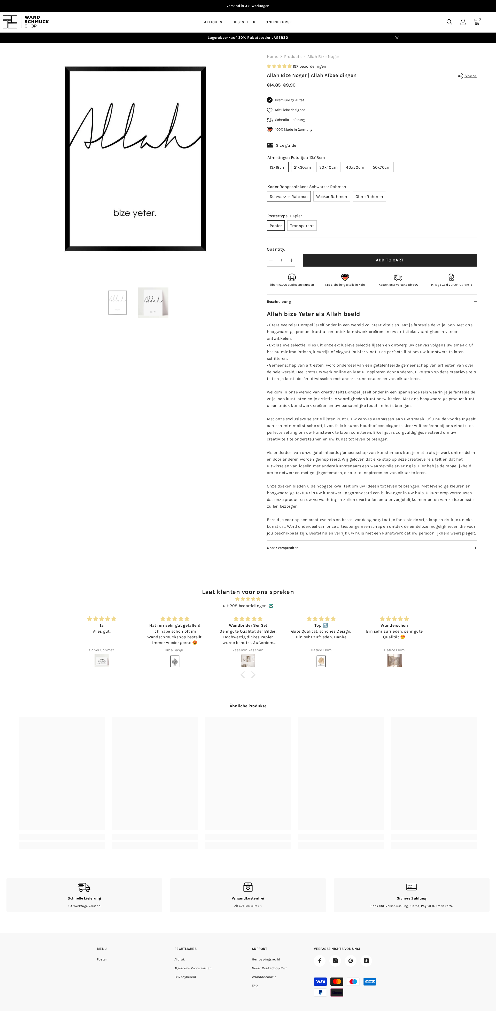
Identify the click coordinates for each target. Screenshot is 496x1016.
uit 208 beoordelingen (245, 605)
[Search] (449, 21)
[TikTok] (366, 961)
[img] (248, 598)
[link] (62, 837)
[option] (181, 6)
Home (272, 56)
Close (397, 38)
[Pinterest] (351, 961)
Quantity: (276, 249)
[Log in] (463, 22)
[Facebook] (320, 961)
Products (293, 56)
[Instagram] (335, 961)
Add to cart (390, 260)
